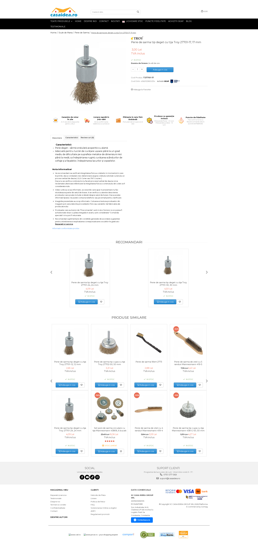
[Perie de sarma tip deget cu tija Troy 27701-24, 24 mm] (89, 265)
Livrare (93, 498)
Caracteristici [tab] (71, 137)
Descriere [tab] (57, 138)
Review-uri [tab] (87, 137)
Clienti (95, 490)
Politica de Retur (98, 502)
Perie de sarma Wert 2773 (149, 361)
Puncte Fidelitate (155, 21)
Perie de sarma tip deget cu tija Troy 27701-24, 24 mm (89, 283)
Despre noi (90, 21)
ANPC (93, 511)
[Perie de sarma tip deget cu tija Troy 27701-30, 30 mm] (168, 265)
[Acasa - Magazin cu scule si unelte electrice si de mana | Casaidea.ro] (63, 12)
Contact (104, 21)
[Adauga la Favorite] (101, 301)
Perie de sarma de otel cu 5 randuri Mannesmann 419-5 (188, 363)
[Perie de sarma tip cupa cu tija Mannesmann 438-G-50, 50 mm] (188, 409)
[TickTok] (92, 477)
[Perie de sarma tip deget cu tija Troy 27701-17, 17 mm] (88, 73)
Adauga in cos (160, 69)
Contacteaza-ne (143, 520)
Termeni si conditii (58, 505)
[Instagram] (97, 477)
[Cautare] (138, 12)
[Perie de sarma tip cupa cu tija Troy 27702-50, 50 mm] (109, 343)
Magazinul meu (59, 490)
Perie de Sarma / (83, 32)
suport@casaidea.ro (169, 478)
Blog (189, 21)
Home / (54, 32)
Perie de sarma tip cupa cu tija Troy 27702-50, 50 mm (109, 363)
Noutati (115, 21)
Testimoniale (57, 26)
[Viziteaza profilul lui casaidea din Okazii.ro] (183, 534)
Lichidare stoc (134, 21)
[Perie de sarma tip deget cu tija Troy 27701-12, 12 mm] (70, 343)
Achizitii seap (176, 21)
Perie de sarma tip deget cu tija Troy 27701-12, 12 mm (70, 363)
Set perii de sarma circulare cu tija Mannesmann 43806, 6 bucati (109, 429)
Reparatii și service (64, 224)
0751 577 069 (170, 474)
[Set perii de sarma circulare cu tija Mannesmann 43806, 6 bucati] (109, 409)
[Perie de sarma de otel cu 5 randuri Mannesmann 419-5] (188, 343)
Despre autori (58, 517)
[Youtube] (87, 477)
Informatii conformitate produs (65, 228)
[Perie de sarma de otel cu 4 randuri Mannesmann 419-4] (149, 409)
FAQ (93, 505)
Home (78, 21)
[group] (88, 73)
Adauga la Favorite (142, 89)
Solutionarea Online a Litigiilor (104, 508)
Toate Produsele (60, 21)
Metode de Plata (98, 495)
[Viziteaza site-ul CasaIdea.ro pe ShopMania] (166, 535)
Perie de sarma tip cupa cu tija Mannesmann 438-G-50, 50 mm (188, 429)
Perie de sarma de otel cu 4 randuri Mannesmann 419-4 (149, 429)
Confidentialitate (57, 508)
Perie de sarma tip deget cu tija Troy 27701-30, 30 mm (168, 283)
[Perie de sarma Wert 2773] (149, 343)
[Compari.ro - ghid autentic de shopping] (128, 535)
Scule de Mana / (66, 32)
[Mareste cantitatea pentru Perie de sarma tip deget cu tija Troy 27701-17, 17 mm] (142, 69)
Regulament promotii (100, 514)
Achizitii (163, 81)
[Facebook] (82, 477)
